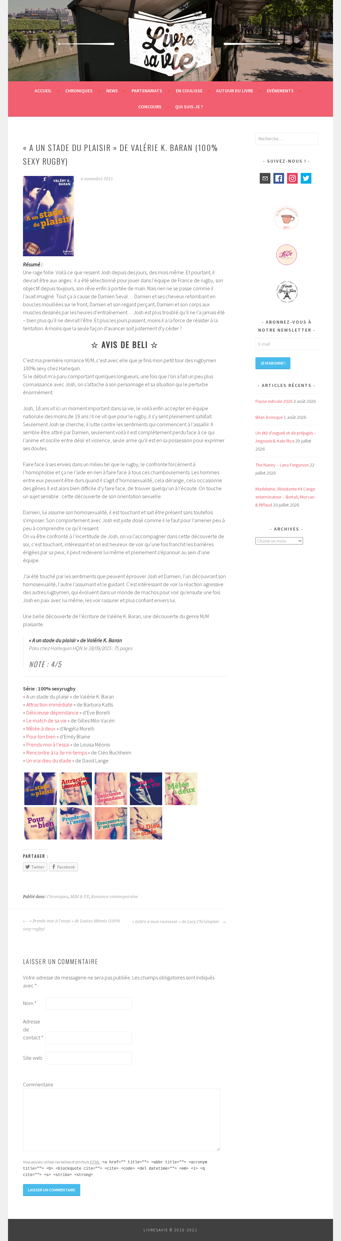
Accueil (43, 91)
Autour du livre (234, 91)
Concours (150, 107)
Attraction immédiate (49, 704)
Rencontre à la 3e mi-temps (56, 752)
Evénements (280, 91)
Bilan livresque (269, 417)
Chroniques (79, 91)
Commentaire (33, 1084)
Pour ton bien (41, 736)
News (112, 91)
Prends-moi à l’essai (47, 744)
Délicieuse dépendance (52, 712)
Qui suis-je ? (189, 107)
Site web (32, 1057)
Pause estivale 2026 (273, 401)
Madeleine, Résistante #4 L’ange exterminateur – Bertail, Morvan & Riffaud (285, 497)
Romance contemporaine (114, 896)
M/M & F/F (79, 896)
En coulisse (189, 91)
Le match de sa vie (46, 720)
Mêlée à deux (41, 728)
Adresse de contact (33, 1029)
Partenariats (147, 91)
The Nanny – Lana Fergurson (282, 465)
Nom (30, 1003)
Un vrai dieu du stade (48, 760)
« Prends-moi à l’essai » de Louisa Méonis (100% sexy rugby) (71, 925)
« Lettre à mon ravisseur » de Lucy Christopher (176, 921)
